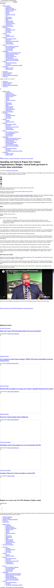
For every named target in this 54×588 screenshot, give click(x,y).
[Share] (27, 186)
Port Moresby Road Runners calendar (14, 65)
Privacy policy (6, 522)
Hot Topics (5, 27)
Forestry (7, 13)
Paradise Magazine (10, 55)
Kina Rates (5, 71)
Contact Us (5, 76)
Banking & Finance (4, 158)
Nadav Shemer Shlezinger (13, 333)
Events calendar (9, 50)
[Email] (27, 184)
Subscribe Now (3, 503)
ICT (6, 15)
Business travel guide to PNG (12, 41)
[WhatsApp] (27, 181)
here (48, 301)
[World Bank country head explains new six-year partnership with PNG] (20, 469)
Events (4, 45)
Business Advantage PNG (12, 170)
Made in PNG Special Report (12, 60)
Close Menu (2, 3)
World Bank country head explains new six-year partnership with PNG (20, 445)
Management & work (10, 29)
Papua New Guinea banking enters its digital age (14, 417)
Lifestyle (5, 61)
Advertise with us (7, 74)
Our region (8, 31)
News (27, 158)
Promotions (5, 66)
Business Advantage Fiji (11, 56)
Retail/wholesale (9, 22)
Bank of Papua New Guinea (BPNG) (8, 308)
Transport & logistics (10, 23)
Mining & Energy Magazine (12, 54)
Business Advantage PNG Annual (13, 52)
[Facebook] (27, 179)
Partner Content (9, 69)
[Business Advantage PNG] (0, 89)
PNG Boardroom (9, 57)
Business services (9, 10)
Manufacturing (9, 18)
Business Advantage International (10, 75)
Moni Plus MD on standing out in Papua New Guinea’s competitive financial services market (26, 388)
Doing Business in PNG (11, 38)
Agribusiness (8, 7)
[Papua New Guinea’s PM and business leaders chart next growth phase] (20, 355)
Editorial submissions (7, 72)
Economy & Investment (8, 26)
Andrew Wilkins (11, 475)
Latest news (23, 158)
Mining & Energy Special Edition (13, 574)
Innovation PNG (9, 48)
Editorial (7, 34)
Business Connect (10, 67)
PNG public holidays (10, 47)
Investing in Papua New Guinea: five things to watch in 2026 (17, 473)
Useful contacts (9, 42)
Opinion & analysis (10, 36)
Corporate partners (10, 43)
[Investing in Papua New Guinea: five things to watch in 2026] (20, 497)
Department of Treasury (22, 308)
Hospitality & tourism (10, 14)
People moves (9, 24)
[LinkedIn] (27, 177)
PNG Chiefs (8, 32)
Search (15, 2)
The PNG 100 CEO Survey (12, 59)
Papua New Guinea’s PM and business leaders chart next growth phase (20, 331)
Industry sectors (6, 5)
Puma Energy (30, 308)
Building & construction (11, 9)
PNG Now (8, 64)
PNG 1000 (8, 40)
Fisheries (8, 12)
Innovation (8, 28)
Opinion (4, 33)
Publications (5, 51)
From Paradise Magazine (11, 62)
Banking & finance (10, 8)
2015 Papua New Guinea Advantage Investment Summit (19, 195)
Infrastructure (9, 17)
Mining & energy (9, 21)
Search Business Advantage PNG (8, 0)
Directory (5, 37)
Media (7, 19)
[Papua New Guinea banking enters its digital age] (20, 441)
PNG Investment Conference (12, 46)
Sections (31, 158)
